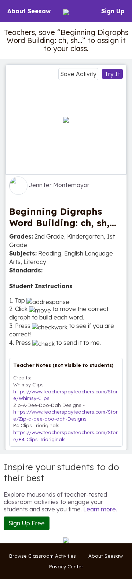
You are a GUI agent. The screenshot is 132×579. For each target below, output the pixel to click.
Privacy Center (66, 566)
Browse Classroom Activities (42, 556)
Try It (112, 74)
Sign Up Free (26, 523)
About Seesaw (29, 11)
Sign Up (113, 11)
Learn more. (100, 509)
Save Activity (78, 74)
